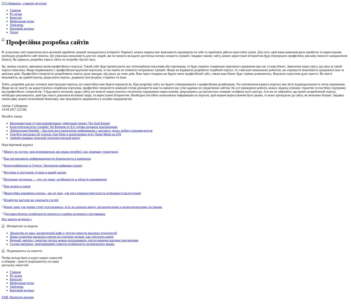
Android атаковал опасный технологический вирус (45, 138)
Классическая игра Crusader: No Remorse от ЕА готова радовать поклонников (63, 127)
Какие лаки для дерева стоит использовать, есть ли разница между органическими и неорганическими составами (83, 207)
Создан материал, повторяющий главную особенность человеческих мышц (62, 244)
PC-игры (16, 14)
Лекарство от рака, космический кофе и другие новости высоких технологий (63, 233)
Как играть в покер (17, 186)
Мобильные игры (22, 21)
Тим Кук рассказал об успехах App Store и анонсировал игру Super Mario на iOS (65, 134)
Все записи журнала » (17, 219)
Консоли (16, 17)
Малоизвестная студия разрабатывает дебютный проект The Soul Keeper (60, 123)
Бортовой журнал (22, 28)
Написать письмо (22, 297)
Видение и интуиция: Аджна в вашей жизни (35, 172)
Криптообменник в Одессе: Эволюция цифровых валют (43, 165)
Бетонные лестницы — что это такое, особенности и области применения (55, 179)
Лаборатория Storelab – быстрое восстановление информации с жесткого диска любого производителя (81, 130)
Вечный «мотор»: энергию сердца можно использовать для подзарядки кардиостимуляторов (74, 240)
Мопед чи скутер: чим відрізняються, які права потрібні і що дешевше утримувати (61, 151)
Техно (14, 32)
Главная (15, 10)
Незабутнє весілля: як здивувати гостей (31, 200)
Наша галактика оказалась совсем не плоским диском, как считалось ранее (62, 236)
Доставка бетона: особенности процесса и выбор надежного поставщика (54, 214)
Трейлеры (16, 25)
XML (5, 297)
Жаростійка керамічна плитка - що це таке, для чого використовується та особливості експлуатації (72, 193)
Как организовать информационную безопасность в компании (47, 158)
